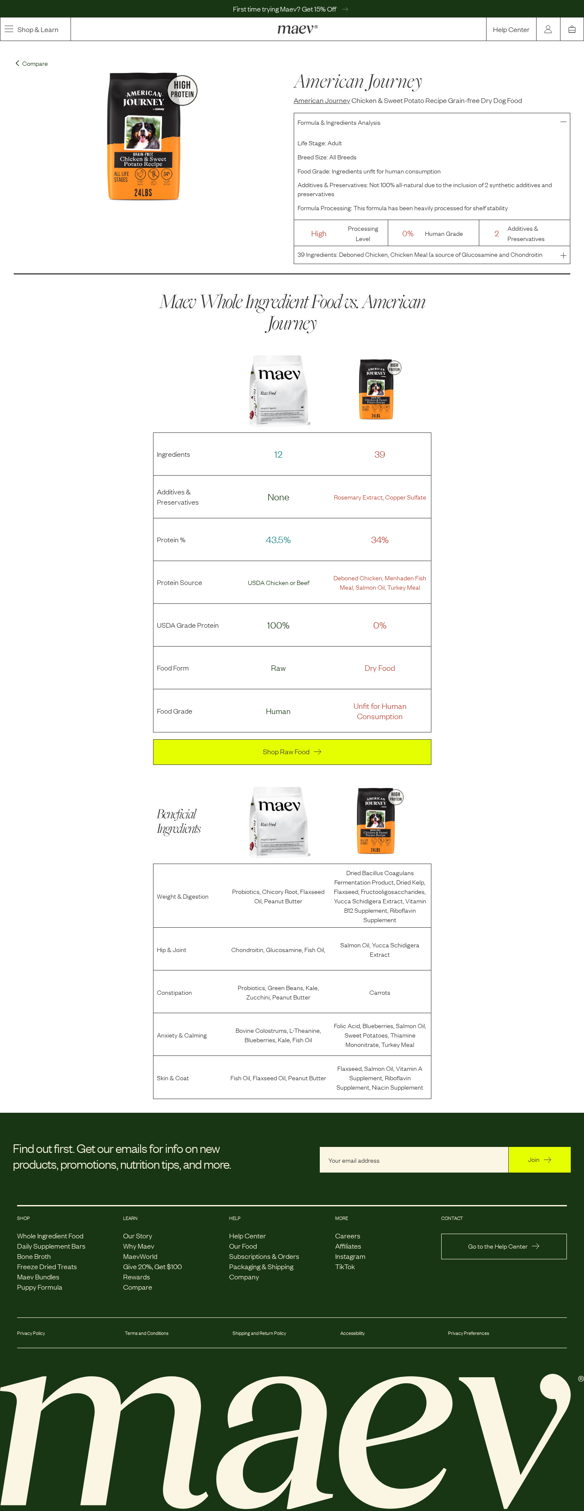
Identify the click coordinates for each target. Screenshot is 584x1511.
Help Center (511, 29)
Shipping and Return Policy (259, 1333)
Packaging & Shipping (261, 1266)
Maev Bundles (38, 1276)
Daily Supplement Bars (51, 1245)
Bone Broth (34, 1256)
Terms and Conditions (146, 1333)
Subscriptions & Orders (264, 1256)
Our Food (243, 1245)
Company (244, 1276)
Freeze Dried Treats (47, 1266)
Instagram (350, 1256)
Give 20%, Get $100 (152, 1266)
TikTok (345, 1266)
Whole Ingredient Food (50, 1235)
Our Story (137, 1235)
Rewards (136, 1276)
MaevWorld (140, 1256)
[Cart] (572, 29)
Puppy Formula (39, 1286)
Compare (137, 1286)
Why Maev (138, 1245)
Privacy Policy (31, 1333)
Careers (347, 1235)
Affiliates (348, 1245)
